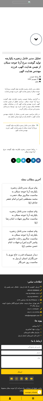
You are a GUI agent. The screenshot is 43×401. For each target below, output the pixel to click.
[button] (38, 160)
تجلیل (37, 82)
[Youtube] (31, 378)
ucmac (37, 106)
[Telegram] (26, 378)
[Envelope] (11, 378)
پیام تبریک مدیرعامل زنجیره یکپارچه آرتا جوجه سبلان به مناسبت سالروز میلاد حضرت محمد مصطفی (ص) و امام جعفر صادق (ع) (21, 195)
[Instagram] (16, 378)
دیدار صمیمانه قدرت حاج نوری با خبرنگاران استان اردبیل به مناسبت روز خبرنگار (21, 258)
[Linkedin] (21, 378)
